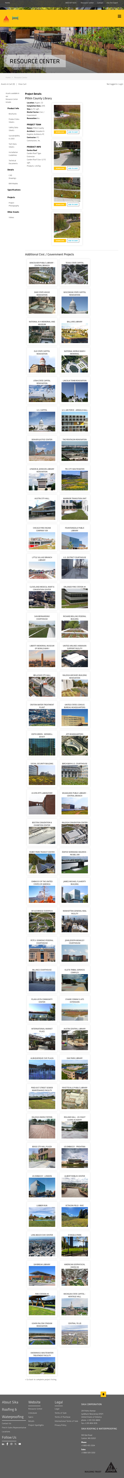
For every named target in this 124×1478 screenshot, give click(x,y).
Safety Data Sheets (13, 128)
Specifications (14, 189)
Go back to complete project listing (41, 1379)
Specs (30, 1417)
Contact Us (6, 1423)
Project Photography (14, 204)
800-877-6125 (71, 3)
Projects (11, 197)
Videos (11, 217)
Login (120, 84)
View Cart (22, 84)
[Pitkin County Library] (67, 117)
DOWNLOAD (60, 132)
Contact (100, 3)
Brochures (13, 114)
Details (11, 169)
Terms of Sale (61, 1413)
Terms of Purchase (62, 1417)
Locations (6, 1431)
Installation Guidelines (13, 153)
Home (7, 3)
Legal (57, 1409)
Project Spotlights (36, 1425)
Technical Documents (13, 162)
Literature (32, 1413)
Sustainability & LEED (14, 137)
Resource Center (87, 3)
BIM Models (13, 183)
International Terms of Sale (66, 1421)
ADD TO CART (73, 132)
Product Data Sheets (14, 120)
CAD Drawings (12, 176)
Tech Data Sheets (13, 145)
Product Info (13, 108)
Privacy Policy (60, 1425)
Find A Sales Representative (14, 1427)
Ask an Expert (112, 3)
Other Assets (13, 211)
